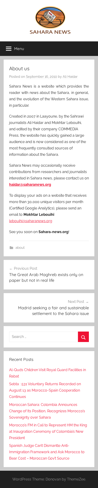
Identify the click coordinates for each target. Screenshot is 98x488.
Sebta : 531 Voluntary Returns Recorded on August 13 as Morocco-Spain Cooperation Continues (45, 390)
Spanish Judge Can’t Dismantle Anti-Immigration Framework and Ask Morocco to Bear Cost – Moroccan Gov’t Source (47, 451)
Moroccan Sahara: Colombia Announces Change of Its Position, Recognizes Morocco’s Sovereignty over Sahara (47, 411)
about (20, 248)
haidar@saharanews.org (30, 184)
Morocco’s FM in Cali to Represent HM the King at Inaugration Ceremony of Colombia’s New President (48, 431)
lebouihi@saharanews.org (30, 221)
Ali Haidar (70, 77)
